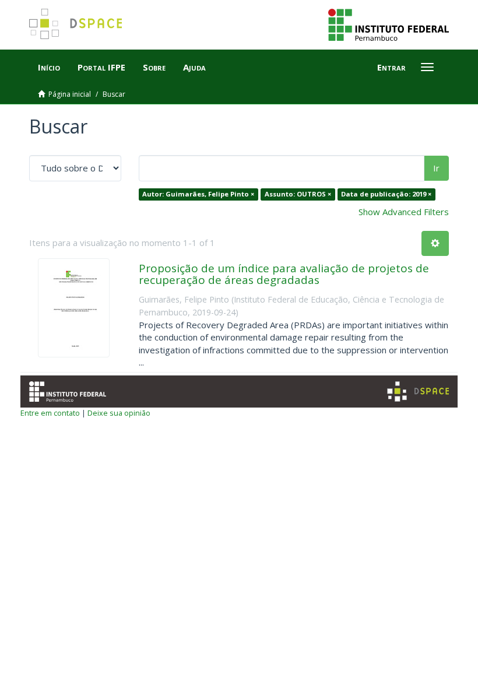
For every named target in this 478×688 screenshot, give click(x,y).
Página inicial (69, 94)
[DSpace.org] (418, 391)
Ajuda (194, 67)
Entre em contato (50, 413)
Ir (436, 168)
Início (49, 67)
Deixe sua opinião (118, 413)
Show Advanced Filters (403, 211)
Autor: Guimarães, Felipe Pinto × (198, 193)
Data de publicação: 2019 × (386, 193)
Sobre (154, 67)
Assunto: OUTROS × (298, 193)
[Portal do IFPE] (388, 24)
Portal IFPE (101, 67)
